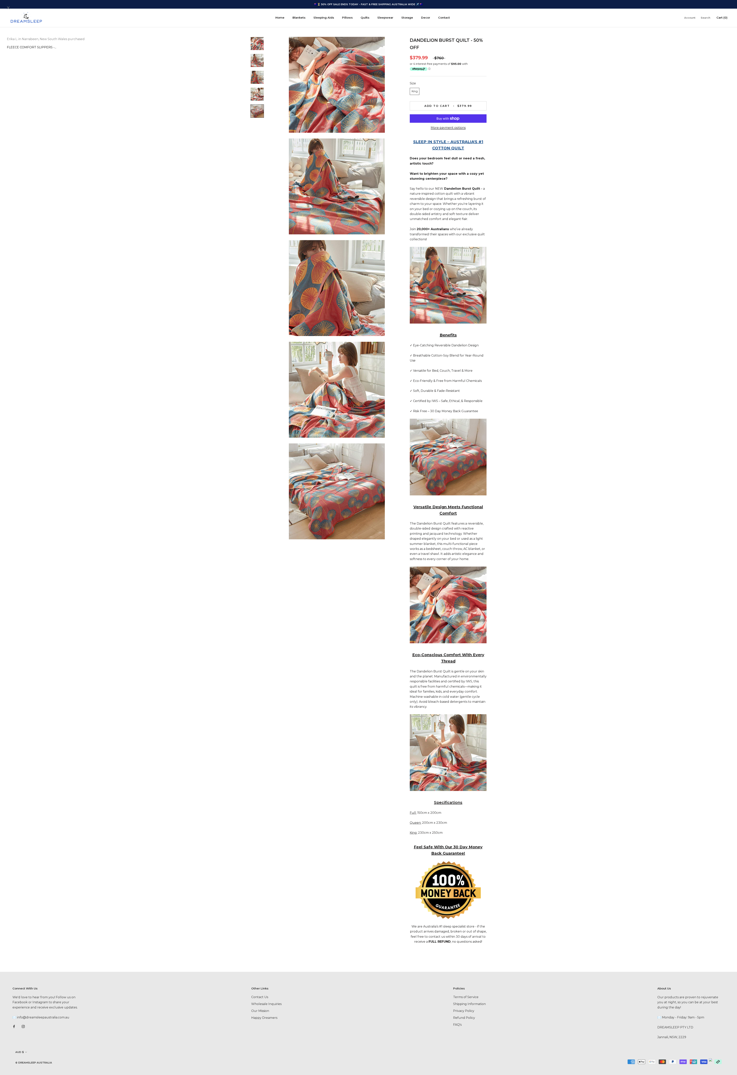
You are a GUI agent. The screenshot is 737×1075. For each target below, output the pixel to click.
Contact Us (259, 997)
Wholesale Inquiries (266, 1004)
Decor (425, 17)
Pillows (347, 17)
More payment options (448, 127)
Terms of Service (465, 997)
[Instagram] (23, 1026)
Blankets (298, 17)
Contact (444, 17)
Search (705, 17)
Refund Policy (464, 1018)
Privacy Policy (463, 1011)
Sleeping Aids (323, 17)
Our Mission (260, 1011)
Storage (407, 17)
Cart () (721, 17)
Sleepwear (385, 17)
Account (689, 17)
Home (279, 17)
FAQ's (457, 1024)
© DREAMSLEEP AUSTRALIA (33, 1062)
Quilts (365, 17)
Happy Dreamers (264, 1018)
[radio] (414, 91)
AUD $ (19, 1052)
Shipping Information (469, 1004)
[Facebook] (14, 1026)
